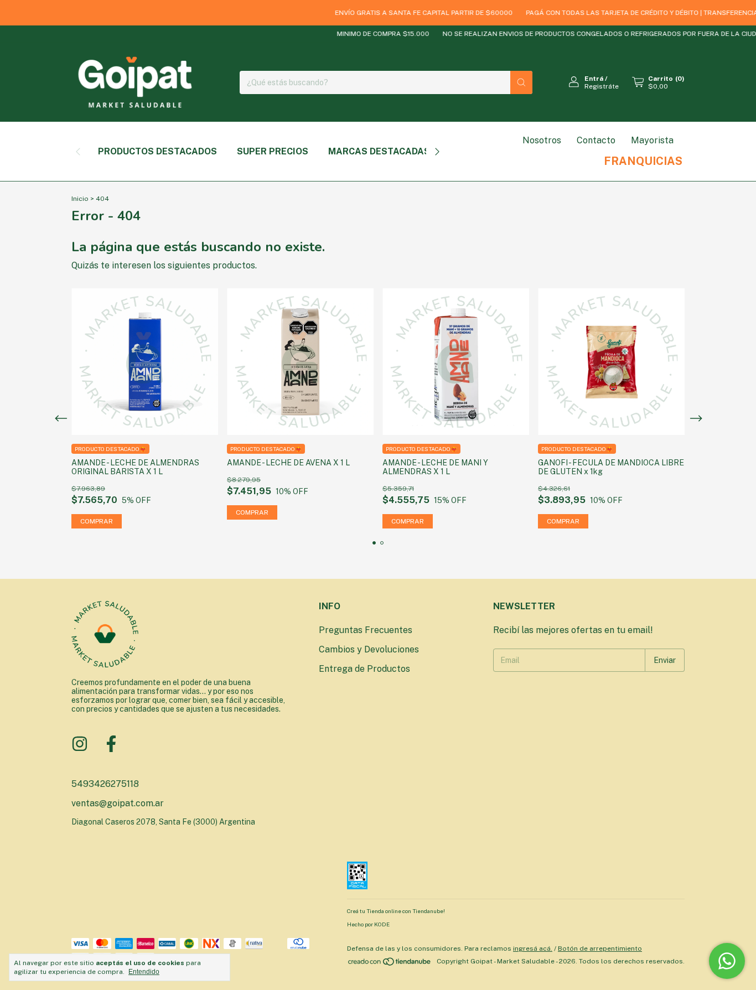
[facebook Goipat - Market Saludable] (111, 743)
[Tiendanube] (390, 964)
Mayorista (652, 140)
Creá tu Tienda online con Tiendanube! (396, 911)
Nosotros (541, 140)
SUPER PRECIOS (272, 151)
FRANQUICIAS (643, 161)
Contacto (596, 140)
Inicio (80, 199)
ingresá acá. (532, 948)
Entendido (143, 972)
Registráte (601, 86)
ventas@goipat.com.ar (117, 803)
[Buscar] (521, 82)
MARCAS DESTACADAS (379, 151)
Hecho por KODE (368, 924)
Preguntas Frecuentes (365, 630)
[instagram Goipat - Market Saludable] (79, 743)
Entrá (593, 78)
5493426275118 (105, 784)
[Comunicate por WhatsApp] (727, 961)
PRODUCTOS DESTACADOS (157, 151)
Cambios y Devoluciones (369, 649)
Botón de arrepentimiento (600, 948)
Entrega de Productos (364, 669)
